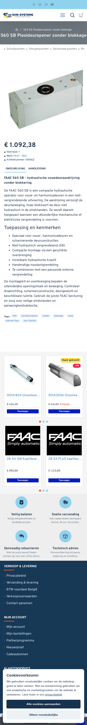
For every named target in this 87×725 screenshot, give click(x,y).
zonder (45, 315)
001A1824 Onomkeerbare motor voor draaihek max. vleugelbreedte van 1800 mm (23, 395)
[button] (64, 411)
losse (70, 315)
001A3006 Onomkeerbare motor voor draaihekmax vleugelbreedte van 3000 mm (65, 395)
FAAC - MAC (20, 156)
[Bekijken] (82, 15)
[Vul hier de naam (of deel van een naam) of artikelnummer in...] (72, 15)
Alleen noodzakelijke (43, 714)
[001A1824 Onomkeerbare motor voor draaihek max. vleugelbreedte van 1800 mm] (22, 374)
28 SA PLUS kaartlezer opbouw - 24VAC (65, 459)
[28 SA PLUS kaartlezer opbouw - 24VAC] (64, 440)
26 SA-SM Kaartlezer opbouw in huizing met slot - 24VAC (23, 459)
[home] (16, 29)
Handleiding (37, 168)
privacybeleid (53, 694)
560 (15, 315)
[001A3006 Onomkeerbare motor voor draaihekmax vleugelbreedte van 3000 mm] (64, 374)
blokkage (58, 315)
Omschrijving (15, 168)
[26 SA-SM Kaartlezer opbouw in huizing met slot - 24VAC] (22, 440)
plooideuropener (29, 315)
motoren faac (12, 320)
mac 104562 (30, 320)
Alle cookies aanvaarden (43, 704)
